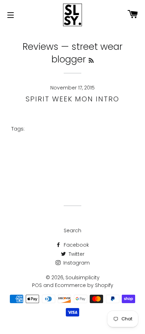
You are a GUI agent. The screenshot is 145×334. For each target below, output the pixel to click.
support (28, 167)
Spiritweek (76, 152)
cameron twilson (72, 136)
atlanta (43, 129)
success (106, 159)
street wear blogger (53, 159)
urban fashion (87, 175)
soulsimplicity (31, 152)
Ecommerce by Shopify (84, 285)
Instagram (76, 262)
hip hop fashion (66, 144)
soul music (114, 144)
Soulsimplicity (82, 277)
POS (37, 285)
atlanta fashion (85, 129)
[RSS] (91, 60)
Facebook (75, 244)
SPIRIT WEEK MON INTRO (72, 99)
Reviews (40, 46)
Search (72, 230)
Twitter (75, 254)
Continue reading (70, 116)
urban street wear (75, 167)
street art (114, 152)
